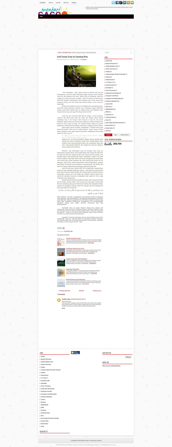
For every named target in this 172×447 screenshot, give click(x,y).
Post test (108, 114)
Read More (91, 243)
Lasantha (80, 445)
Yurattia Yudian (66, 299)
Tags (115, 135)
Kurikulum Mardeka (111, 101)
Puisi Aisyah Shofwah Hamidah (114, 122)
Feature (108, 77)
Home (41, 16)
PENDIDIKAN (109, 109)
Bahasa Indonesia (111, 63)
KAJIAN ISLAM (66, 52)
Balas (63, 308)
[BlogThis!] (60, 228)
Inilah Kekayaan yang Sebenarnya (75, 279)
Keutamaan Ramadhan (72, 269)
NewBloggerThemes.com (109, 445)
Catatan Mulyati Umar (112, 66)
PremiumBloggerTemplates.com (92, 445)
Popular (108, 135)
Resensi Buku (109, 125)
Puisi (107, 120)
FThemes (64, 445)
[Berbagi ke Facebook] (64, 228)
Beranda (74, 2)
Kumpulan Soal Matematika (113, 98)
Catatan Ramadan (111, 69)
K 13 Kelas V (109, 82)
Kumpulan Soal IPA (111, 96)
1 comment (83, 59)
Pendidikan (42, 2)
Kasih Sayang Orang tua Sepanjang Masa (72, 57)
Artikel (107, 61)
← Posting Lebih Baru (64, 290)
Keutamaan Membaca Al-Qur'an (75, 248)
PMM (107, 112)
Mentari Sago (85, 440)
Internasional (109, 79)
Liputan (108, 104)
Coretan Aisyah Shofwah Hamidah (115, 74)
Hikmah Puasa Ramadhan (73, 238)
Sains (107, 130)
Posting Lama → (97, 290)
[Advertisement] (86, 34)
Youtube (58, 2)
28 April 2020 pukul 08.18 (78, 299)
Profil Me (66, 2)
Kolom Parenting (110, 90)
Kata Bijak (108, 87)
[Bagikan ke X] (62, 228)
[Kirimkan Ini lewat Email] (58, 228)
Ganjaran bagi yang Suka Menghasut (76, 259)
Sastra (51, 2)
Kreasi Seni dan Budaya (112, 93)
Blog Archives (125, 135)
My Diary (108, 106)
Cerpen (108, 71)
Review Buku (109, 128)
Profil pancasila (110, 117)
